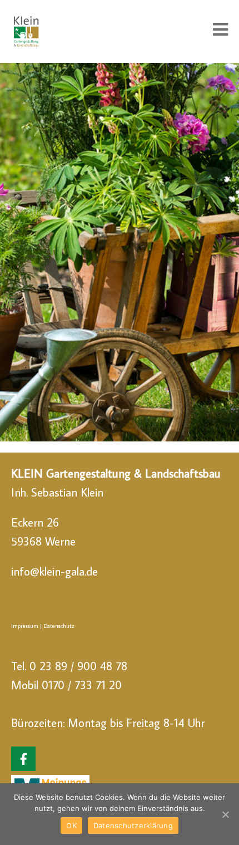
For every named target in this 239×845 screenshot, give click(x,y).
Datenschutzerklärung (133, 825)
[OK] (225, 814)
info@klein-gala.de (54, 571)
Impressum (24, 626)
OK (71, 825)
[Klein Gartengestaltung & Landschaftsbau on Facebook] (23, 758)
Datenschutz (58, 626)
